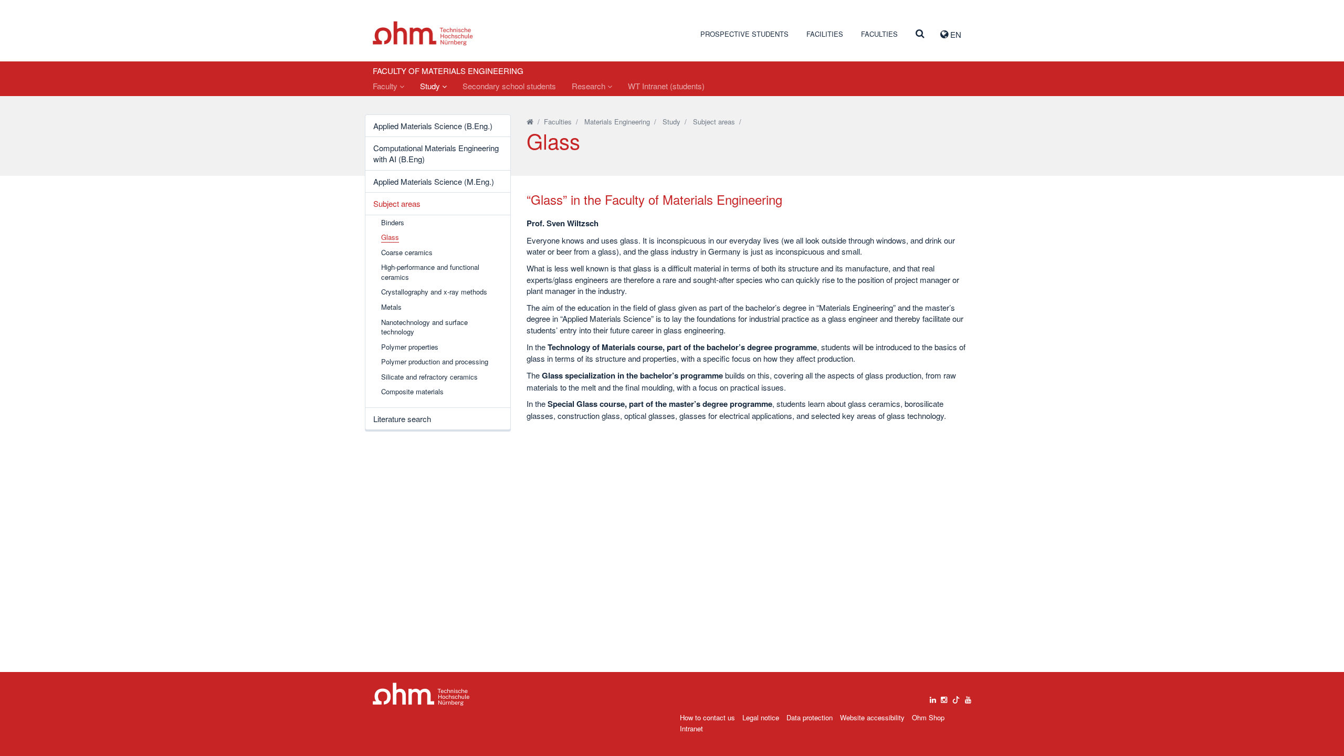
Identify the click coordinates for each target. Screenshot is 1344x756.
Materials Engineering (617, 122)
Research (589, 85)
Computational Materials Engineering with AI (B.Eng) (436, 153)
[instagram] (944, 697)
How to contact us (707, 717)
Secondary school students (509, 85)
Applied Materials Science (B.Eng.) (432, 125)
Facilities (824, 34)
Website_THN (423, 33)
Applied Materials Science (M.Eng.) (433, 181)
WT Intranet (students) (666, 85)
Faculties (879, 34)
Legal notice (760, 717)
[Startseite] (530, 122)
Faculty (386, 85)
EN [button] (954, 34)
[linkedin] (933, 697)
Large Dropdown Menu (421, 694)
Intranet (691, 728)
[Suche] (920, 34)
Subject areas (397, 203)
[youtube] (968, 697)
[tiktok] (956, 697)
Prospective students (744, 34)
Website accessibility (872, 717)
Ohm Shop (928, 717)
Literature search (402, 418)
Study (431, 85)
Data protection (809, 717)
